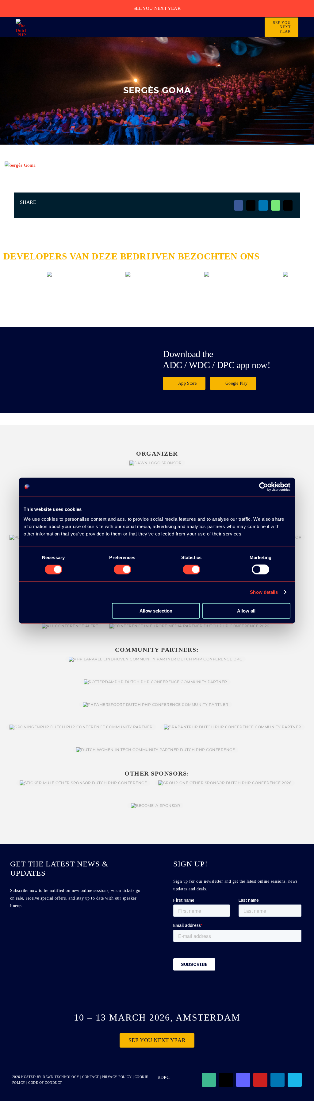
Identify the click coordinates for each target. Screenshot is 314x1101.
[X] (251, 205)
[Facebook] (238, 205)
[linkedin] (277, 1080)
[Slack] (209, 1080)
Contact (91, 1077)
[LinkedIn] (263, 205)
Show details (264, 592)
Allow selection (156, 610)
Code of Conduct (45, 1082)
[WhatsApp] (276, 205)
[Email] (288, 205)
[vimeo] (295, 1080)
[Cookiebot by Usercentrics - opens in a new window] (263, 487)
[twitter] (226, 1080)
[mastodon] (243, 1080)
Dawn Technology (61, 1077)
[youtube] (260, 1080)
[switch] (122, 569)
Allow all (246, 610)
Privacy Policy (117, 1077)
